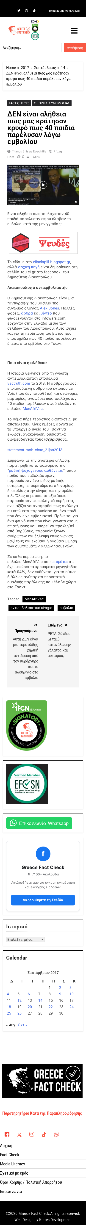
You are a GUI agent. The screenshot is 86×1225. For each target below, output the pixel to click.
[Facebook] (11, 10)
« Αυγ (10, 1025)
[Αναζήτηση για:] (30, 47)
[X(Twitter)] (19, 1133)
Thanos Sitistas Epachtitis (29, 151)
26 (19, 1013)
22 (51, 1007)
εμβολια (66, 608)
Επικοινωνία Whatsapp (44, 823)
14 (40, 1000)
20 (30, 1007)
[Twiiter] (18, 10)
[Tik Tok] (34, 10)
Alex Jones (49, 308)
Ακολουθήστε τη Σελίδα (43, 900)
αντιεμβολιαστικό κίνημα (31, 608)
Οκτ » (22, 1025)
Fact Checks (19, 103)
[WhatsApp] (56, 1133)
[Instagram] (26, 10)
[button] (74, 31)
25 (9, 1013)
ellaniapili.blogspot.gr (51, 261)
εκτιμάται (60, 561)
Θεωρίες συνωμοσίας (52, 103)
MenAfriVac (33, 408)
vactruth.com (18, 383)
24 (71, 1007)
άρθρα (27, 313)
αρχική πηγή (28, 267)
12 (19, 1000)
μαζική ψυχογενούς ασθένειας (36, 470)
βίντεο (46, 313)
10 (71, 994)
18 (9, 1007)
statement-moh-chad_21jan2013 (34, 449)
